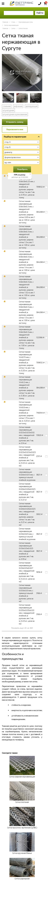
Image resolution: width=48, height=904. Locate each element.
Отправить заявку (14, 122)
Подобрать (22, 169)
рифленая (18, 106)
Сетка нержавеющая (11, 25)
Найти (39, 12)
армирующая (31, 106)
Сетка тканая (23, 28)
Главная (5, 22)
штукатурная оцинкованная (15, 114)
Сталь (13, 22)
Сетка (13, 28)
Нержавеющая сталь (25, 22)
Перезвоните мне (14, 129)
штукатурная (8, 110)
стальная (7, 106)
